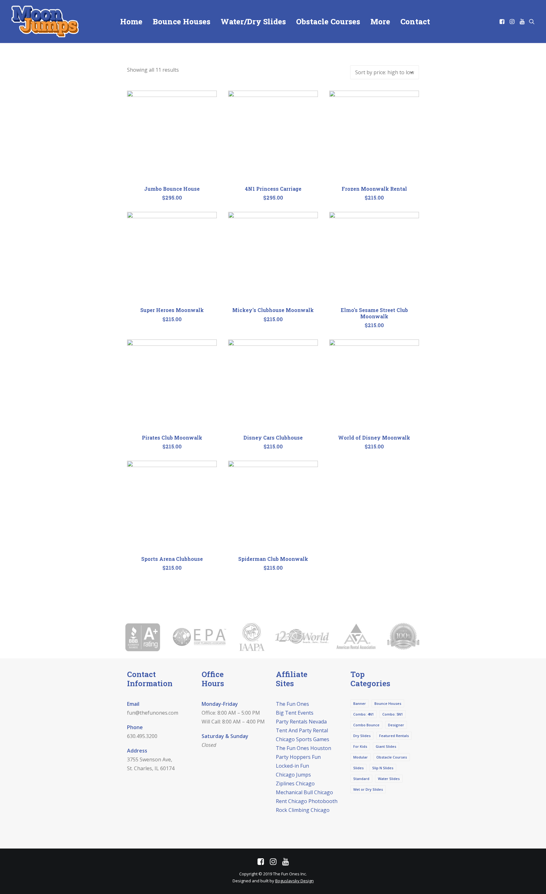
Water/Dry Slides (253, 21)
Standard (361, 778)
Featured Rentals (394, 735)
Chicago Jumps (293, 774)
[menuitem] (131, 21)
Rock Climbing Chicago (303, 810)
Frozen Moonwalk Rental (374, 188)
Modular (360, 757)
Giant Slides (386, 746)
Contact (415, 21)
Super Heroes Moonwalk (172, 310)
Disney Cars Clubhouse (273, 437)
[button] (503, 21)
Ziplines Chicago (295, 783)
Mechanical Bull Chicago (304, 792)
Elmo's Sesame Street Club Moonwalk (374, 313)
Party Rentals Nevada (301, 721)
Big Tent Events (294, 712)
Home (131, 21)
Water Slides (389, 778)
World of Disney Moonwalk (374, 437)
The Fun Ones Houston (303, 748)
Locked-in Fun (292, 765)
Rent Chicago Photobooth (306, 801)
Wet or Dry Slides (368, 789)
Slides (358, 767)
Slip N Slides (382, 767)
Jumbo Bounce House (172, 188)
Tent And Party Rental (302, 730)
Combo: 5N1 (392, 714)
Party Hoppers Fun (298, 756)
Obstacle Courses (328, 21)
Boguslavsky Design (294, 881)
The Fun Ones (292, 703)
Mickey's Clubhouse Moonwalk (273, 310)
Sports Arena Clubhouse (172, 558)
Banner (359, 703)
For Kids (360, 746)
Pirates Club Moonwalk (172, 437)
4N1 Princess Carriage (273, 188)
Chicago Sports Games (302, 739)
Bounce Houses (181, 21)
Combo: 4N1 (363, 714)
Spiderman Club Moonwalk (273, 558)
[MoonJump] (45, 21)
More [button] (380, 21)
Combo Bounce (366, 725)
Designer (396, 725)
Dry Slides (362, 735)
